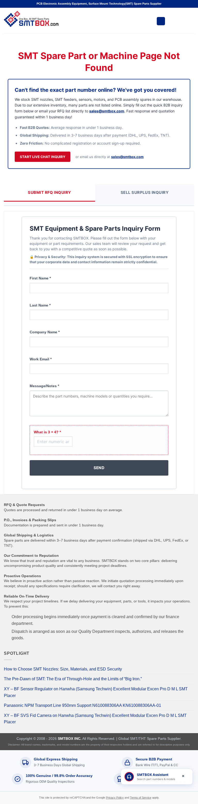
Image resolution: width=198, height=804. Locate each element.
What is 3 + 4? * (47, 432)
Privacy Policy (115, 797)
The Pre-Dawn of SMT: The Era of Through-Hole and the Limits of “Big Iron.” (73, 679)
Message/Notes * (44, 386)
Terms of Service (140, 797)
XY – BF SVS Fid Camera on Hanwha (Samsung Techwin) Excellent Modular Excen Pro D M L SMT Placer (95, 718)
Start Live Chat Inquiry (42, 157)
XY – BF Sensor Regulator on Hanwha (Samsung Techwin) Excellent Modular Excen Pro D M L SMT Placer (96, 692)
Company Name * (45, 332)
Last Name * (40, 305)
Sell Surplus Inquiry (145, 192)
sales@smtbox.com (106, 111)
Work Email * (41, 359)
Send (99, 467)
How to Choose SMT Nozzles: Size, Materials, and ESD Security (63, 669)
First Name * (40, 278)
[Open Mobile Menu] (161, 21)
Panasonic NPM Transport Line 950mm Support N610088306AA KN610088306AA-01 (82, 705)
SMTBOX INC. (69, 738)
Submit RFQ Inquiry (49, 192)
